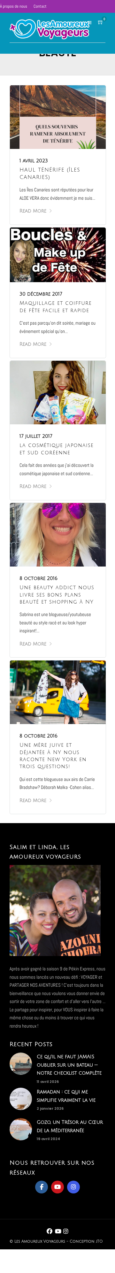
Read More (32, 210)
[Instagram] (73, 1187)
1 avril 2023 (33, 160)
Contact (40, 6)
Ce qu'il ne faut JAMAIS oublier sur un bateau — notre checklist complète (69, 1065)
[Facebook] (41, 1187)
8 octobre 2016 (38, 578)
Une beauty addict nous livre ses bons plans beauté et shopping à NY (56, 595)
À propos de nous (13, 6)
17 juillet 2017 (35, 436)
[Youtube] (57, 1187)
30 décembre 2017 (40, 294)
